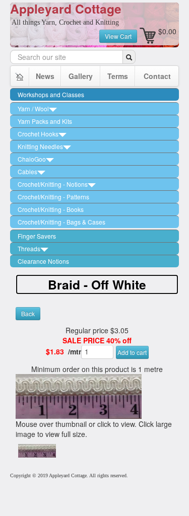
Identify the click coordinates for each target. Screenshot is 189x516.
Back (28, 313)
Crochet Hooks (38, 133)
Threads (29, 248)
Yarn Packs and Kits (45, 121)
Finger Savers (37, 236)
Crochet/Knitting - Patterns (53, 196)
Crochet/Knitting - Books (51, 209)
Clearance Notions (43, 261)
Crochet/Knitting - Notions (53, 184)
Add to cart (132, 352)
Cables (27, 171)
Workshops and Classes (51, 94)
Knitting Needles (40, 146)
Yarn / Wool (33, 108)
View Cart (118, 36)
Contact (157, 76)
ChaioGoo (32, 159)
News (45, 76)
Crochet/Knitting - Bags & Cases (61, 221)
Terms (117, 76)
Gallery (81, 76)
